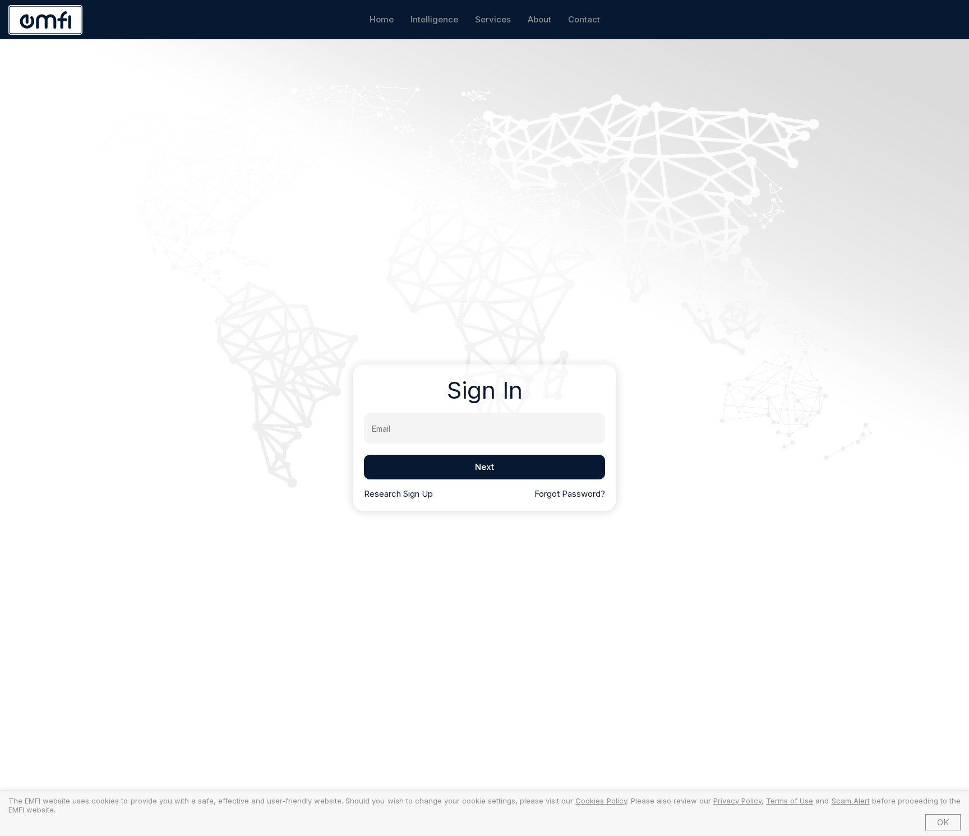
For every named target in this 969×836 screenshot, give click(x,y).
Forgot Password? (569, 493)
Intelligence (434, 19)
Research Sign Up (398, 493)
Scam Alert (851, 800)
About (539, 19)
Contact (584, 19)
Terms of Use (789, 800)
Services (493, 19)
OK (943, 822)
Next (484, 466)
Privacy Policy (737, 800)
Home (382, 19)
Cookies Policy (600, 800)
